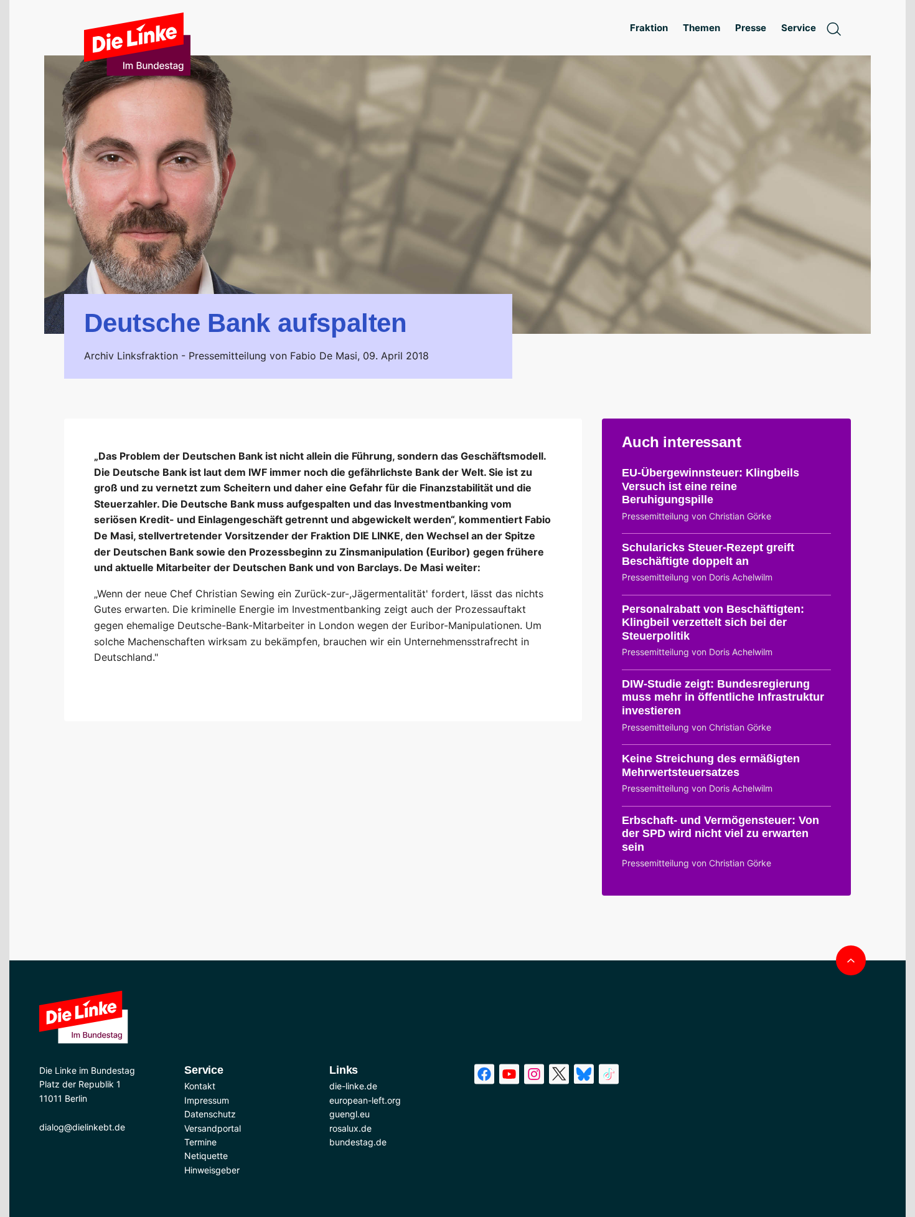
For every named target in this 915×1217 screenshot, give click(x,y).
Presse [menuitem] (750, 28)
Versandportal (212, 1128)
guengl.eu (349, 1114)
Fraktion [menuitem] (649, 28)
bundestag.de (358, 1142)
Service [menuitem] (798, 28)
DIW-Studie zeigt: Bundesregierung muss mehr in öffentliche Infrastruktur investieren (723, 697)
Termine (200, 1142)
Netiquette (206, 1155)
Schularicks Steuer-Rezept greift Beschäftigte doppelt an (708, 554)
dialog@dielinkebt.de (82, 1127)
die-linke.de (353, 1086)
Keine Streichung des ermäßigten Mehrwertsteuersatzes (711, 765)
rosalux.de (350, 1128)
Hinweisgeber (212, 1170)
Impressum (206, 1100)
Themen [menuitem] (701, 28)
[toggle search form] (833, 28)
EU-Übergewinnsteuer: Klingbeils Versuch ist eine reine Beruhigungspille (710, 486)
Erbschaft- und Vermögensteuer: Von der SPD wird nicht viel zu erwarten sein (720, 833)
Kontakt (199, 1086)
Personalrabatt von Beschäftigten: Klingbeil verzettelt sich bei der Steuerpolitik (713, 622)
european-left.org (365, 1100)
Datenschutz (210, 1114)
